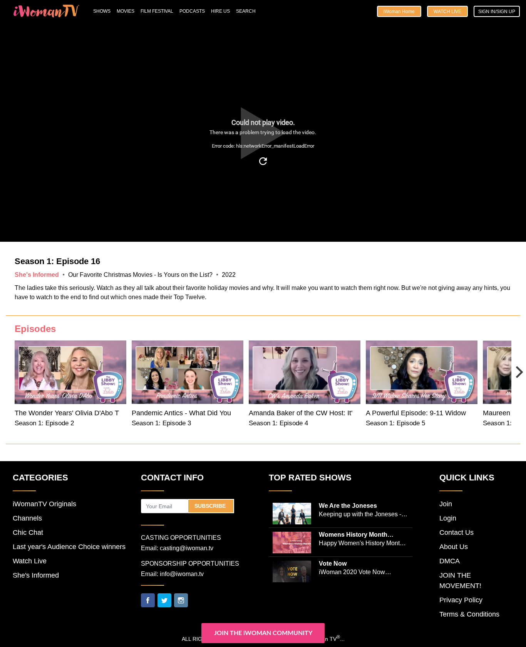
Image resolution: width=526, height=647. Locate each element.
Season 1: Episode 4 (278, 423)
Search (246, 11)
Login (447, 518)
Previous (14, 371)
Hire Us (220, 11)
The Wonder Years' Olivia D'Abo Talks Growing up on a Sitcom (110, 413)
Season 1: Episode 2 (44, 423)
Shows (102, 11)
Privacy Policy (460, 600)
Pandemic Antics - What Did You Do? (189, 413)
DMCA (449, 561)
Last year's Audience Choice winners (69, 547)
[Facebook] (148, 600)
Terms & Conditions (469, 614)
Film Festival (157, 11)
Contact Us (456, 532)
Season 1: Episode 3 (161, 423)
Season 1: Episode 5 (395, 423)
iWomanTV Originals (44, 504)
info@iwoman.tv (182, 574)
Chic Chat (28, 532)
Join (445, 504)
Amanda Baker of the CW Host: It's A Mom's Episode (329, 413)
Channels (27, 518)
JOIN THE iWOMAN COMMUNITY (263, 633)
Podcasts (192, 11)
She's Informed (36, 575)
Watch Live (447, 11)
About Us (453, 547)
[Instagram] (181, 600)
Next (512, 367)
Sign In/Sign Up (496, 11)
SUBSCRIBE (210, 506)
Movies (125, 11)
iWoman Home (399, 11)
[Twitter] (164, 600)
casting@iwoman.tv (186, 548)
